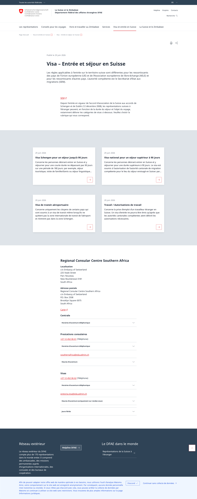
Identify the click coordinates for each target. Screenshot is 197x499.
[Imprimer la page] (171, 43)
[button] (28, 27)
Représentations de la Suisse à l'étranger (117, 453)
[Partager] (176, 43)
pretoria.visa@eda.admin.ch (73, 393)
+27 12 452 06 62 (68, 378)
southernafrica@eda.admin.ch (74, 354)
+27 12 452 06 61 (68, 339)
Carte (63, 309)
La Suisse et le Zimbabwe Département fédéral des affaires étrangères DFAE (78, 11)
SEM (62, 98)
